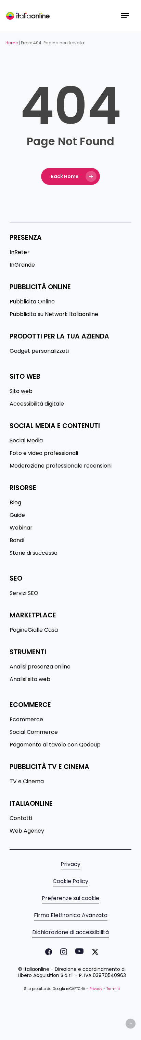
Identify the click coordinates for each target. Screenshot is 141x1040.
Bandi (17, 540)
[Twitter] (94, 952)
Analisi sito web (30, 679)
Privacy (70, 864)
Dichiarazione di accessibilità (70, 932)
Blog (15, 502)
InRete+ (20, 252)
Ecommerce (26, 719)
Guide (17, 515)
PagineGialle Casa (34, 630)
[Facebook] (47, 952)
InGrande (22, 265)
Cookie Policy (70, 881)
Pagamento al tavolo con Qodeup (55, 745)
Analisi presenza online (40, 667)
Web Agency (27, 831)
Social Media (26, 440)
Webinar (21, 528)
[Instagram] (62, 952)
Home (11, 43)
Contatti (21, 818)
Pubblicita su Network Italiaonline (54, 314)
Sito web (21, 391)
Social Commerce (34, 732)
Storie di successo (33, 553)
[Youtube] (78, 952)
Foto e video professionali (44, 453)
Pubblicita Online (32, 301)
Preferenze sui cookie (70, 898)
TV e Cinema (27, 781)
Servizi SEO (24, 593)
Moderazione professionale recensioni (61, 466)
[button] (125, 15)
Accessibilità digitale (37, 404)
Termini (113, 988)
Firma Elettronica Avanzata (70, 915)
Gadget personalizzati (39, 351)
